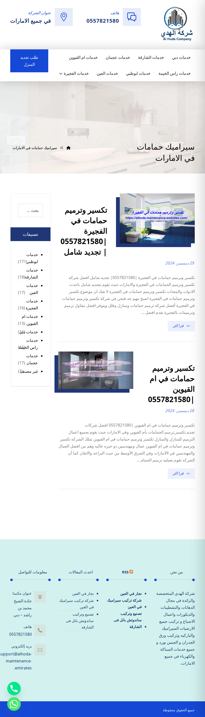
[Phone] (14, 688)
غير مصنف (29, 371)
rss (125, 571)
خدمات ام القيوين (30, 320)
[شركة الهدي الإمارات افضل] (176, 24)
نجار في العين (131, 593)
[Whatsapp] (14, 704)
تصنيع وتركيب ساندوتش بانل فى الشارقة (128, 620)
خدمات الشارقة (31, 273)
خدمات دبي (28, 332)
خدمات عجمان (32, 359)
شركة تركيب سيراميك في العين (124, 603)
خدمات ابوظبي (32, 258)
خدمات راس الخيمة (28, 344)
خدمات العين (32, 289)
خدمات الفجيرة (32, 304)
